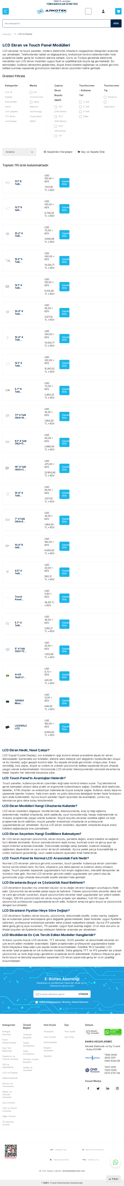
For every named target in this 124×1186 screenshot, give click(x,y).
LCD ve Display (8, 94)
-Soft (44, 1183)
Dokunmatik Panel (11, 104)
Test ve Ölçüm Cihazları (9, 1109)
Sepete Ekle (65, 182)
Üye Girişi (69, 1037)
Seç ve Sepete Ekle (92, 151)
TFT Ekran (10, 116)
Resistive (112, 97)
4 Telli (86, 101)
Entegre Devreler (6, 1032)
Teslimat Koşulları (27, 1036)
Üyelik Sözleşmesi (28, 1044)
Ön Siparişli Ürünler (8, 1123)
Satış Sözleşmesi (28, 1052)
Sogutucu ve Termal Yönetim (10, 1057)
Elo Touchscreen (36, 94)
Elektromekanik (10, 1078)
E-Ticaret (52, 1183)
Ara (116, 23)
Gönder (83, 994)
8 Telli (86, 111)
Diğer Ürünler (9, 1116)
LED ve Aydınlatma (7, 1065)
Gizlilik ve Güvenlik (27, 1069)
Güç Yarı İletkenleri (7, 1049)
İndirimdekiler (50, 1042)
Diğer (86, 116)
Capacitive (109, 106)
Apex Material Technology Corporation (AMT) (36, 111)
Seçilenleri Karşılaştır (59, 151)
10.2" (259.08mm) (60, 118)
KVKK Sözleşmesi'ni (50, 1002)
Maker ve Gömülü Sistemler (7, 1094)
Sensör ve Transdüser (8, 1084)
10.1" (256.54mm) (60, 109)
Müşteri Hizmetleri (49, 1049)
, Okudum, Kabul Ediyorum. (64, 1002)
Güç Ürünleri (8, 1102)
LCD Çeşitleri (11, 111)
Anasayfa (6, 34)
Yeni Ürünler (50, 1037)
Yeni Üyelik (69, 1031)
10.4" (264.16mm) (60, 128)
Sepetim (48, 1056)
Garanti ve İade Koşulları (31, 1060)
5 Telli (86, 106)
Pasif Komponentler (9, 1041)
